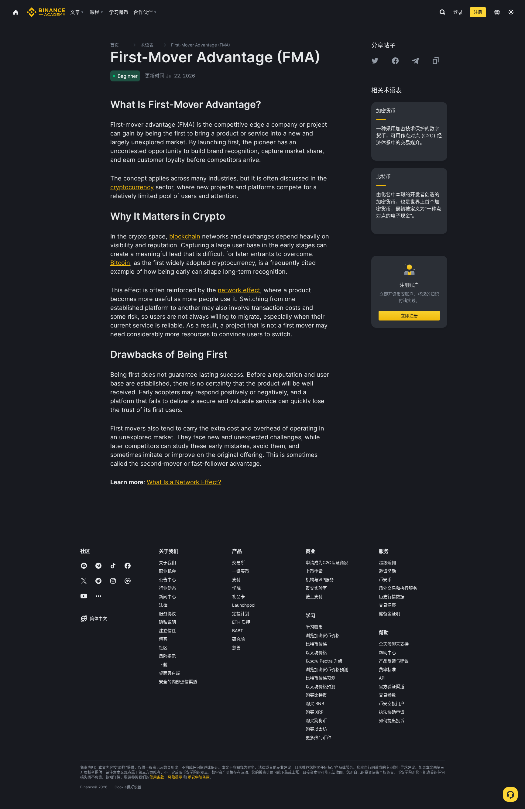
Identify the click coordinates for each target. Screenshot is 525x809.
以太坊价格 (316, 652)
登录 (458, 12)
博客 (163, 639)
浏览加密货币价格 (323, 635)
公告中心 (167, 579)
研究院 (238, 639)
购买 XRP (315, 712)
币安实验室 (316, 588)
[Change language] (497, 12)
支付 (236, 579)
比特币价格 (316, 643)
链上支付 (314, 596)
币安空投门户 (391, 703)
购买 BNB (315, 703)
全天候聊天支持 (394, 643)
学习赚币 (314, 626)
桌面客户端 (169, 673)
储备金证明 (389, 613)
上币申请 (314, 571)
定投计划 (240, 613)
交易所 (238, 562)
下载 (163, 664)
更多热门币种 (318, 737)
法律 (163, 605)
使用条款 (156, 777)
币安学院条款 (199, 777)
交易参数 (387, 695)
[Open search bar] (440, 12)
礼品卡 (238, 596)
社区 (163, 647)
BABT (237, 630)
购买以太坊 (316, 729)
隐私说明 (167, 622)
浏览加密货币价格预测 (327, 669)
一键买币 (240, 571)
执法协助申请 (391, 712)
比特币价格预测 (320, 677)
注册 (478, 12)
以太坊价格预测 (320, 686)
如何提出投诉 (391, 720)
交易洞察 (387, 605)
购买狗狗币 (316, 720)
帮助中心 (387, 652)
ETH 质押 (241, 622)
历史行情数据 (391, 596)
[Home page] (46, 12)
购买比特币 (316, 695)
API (382, 677)
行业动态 (167, 588)
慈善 (236, 647)
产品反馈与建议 (394, 660)
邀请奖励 (387, 571)
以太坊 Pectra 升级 (324, 660)
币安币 (385, 579)
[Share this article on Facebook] (395, 60)
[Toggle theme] (511, 12)
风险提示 (167, 656)
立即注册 (409, 315)
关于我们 (167, 562)
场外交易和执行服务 (398, 588)
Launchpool (243, 605)
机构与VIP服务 (320, 579)
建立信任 (167, 630)
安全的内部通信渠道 (178, 681)
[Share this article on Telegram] (415, 60)
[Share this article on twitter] (375, 60)
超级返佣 (387, 562)
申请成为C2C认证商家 (327, 562)
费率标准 (387, 669)
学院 (236, 588)
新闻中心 (167, 596)
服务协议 (167, 613)
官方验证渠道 (391, 686)
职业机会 (167, 571)
